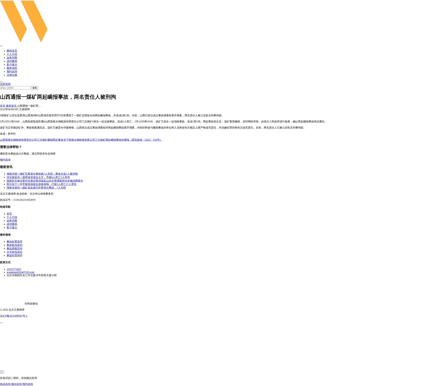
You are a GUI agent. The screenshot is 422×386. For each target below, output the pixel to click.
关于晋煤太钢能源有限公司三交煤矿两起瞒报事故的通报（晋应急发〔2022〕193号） (112, 139)
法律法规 (12, 75)
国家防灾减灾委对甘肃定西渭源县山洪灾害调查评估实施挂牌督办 (45, 180)
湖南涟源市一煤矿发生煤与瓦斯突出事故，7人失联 (36, 187)
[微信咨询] (1, 322)
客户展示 (12, 64)
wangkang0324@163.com (20, 272)
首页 (2, 105)
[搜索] (1, 81)
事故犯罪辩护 (14, 255)
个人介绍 (12, 54)
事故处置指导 (14, 241)
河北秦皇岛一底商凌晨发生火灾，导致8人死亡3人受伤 (38, 177)
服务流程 (12, 68)
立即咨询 (5, 84)
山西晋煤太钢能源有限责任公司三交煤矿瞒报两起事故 (31, 139)
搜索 (34, 88)
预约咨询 (12, 71)
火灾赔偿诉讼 (14, 252)
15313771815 (14, 269)
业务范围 (12, 57)
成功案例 (12, 61)
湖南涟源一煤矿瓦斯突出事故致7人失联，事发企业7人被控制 (42, 173)
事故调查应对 (14, 248)
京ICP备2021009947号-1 (13, 315)
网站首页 (12, 50)
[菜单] (1, 45)
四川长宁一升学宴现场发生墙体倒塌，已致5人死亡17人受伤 (41, 184)
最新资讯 (11, 105)
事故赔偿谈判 (14, 245)
